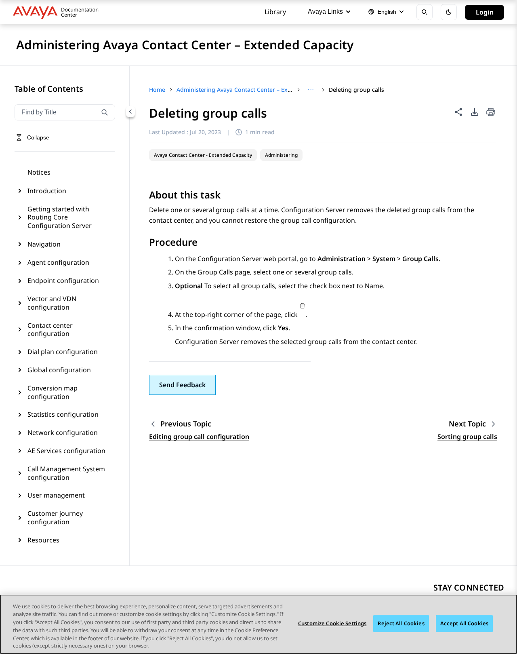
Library (275, 11)
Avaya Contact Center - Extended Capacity (203, 155)
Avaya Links (325, 11)
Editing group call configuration (199, 436)
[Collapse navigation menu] (130, 111)
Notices (38, 172)
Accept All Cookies (464, 623)
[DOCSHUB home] (58, 12)
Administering (281, 155)
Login (485, 12)
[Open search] (424, 12)
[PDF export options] (474, 112)
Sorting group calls (467, 436)
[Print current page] (491, 112)
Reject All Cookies (401, 623)
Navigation (44, 244)
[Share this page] (458, 112)
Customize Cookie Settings (332, 623)
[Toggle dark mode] (449, 12)
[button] (182, 385)
